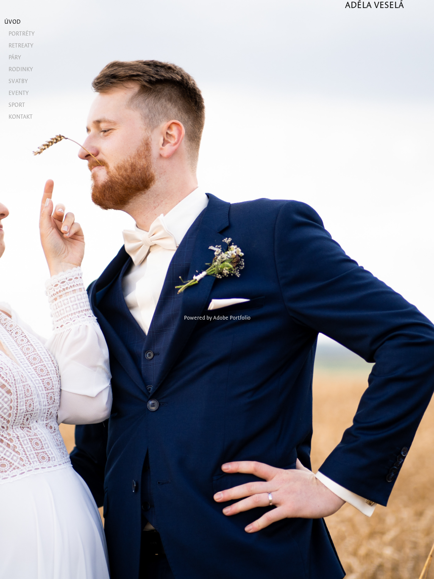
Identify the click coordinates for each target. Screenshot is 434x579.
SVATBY (18, 81)
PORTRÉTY (21, 33)
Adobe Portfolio (231, 318)
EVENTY (18, 92)
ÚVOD (12, 21)
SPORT (16, 104)
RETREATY (20, 45)
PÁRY (14, 57)
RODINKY (20, 69)
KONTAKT (20, 116)
